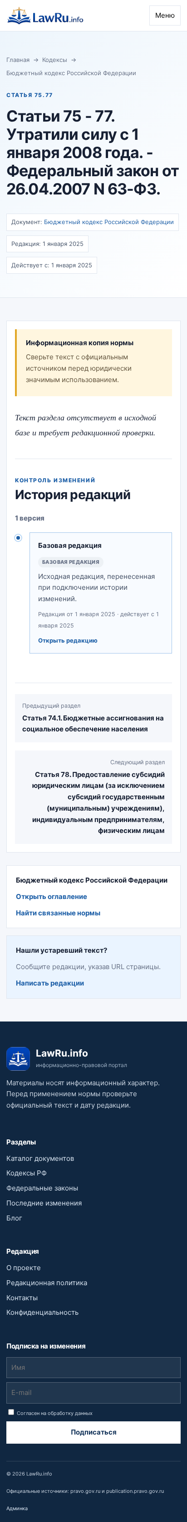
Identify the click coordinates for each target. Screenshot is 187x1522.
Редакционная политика (46, 1282)
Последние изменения (44, 1203)
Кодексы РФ (26, 1173)
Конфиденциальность (42, 1312)
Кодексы (54, 59)
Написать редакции (50, 983)
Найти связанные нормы (58, 913)
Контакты (22, 1297)
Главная (18, 59)
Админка (17, 1508)
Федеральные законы (42, 1188)
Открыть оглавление (51, 896)
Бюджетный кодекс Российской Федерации (71, 73)
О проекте (23, 1267)
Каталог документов (40, 1158)
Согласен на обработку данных (54, 1413)
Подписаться (94, 1432)
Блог (14, 1218)
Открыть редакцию (68, 640)
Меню (165, 15)
